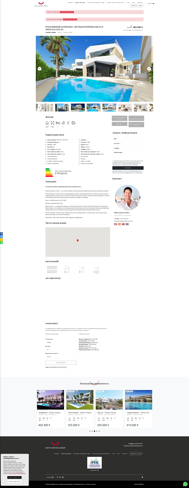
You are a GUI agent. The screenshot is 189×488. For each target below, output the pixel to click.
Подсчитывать (61, 362)
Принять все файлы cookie (14, 477)
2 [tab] (92, 431)
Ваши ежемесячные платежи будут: (56, 367)
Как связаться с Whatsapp (121, 118)
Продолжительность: (52, 353)
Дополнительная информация (17, 473)
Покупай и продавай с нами (95, 2)
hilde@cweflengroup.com (123, 221)
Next (150, 69)
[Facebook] (57, 477)
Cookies (88, 484)
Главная (70, 2)
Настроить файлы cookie (14, 481)
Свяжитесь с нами (136, 5)
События (140, 2)
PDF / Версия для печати (137, 124)
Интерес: (48, 346)
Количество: (49, 339)
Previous (39, 69)
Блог (133, 2)
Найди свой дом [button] (80, 2)
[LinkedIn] (63, 477)
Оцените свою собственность (115, 2)
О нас (128, 2)
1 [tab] (89, 431)
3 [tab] (94, 431)
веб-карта (93, 484)
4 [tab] (96, 431)
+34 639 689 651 (121, 218)
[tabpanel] (50, 410)
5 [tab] (99, 431)
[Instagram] (60, 477)
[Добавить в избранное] (62, 391)
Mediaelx (141, 484)
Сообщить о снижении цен (134, 30)
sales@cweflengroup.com (133, 446)
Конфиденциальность (79, 484)
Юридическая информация (66, 484)
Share (121, 124)
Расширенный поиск (66, 12)
